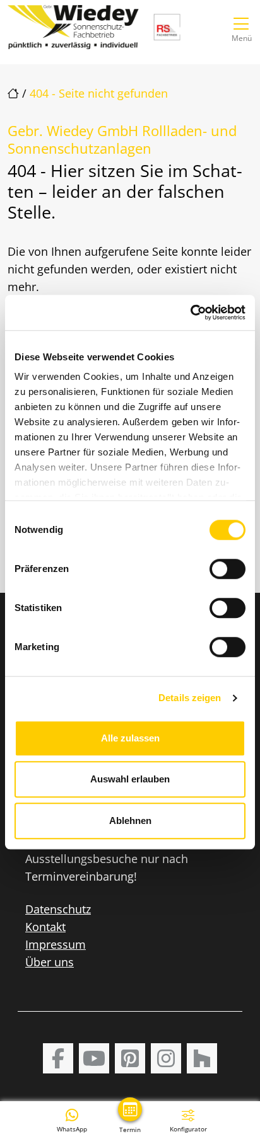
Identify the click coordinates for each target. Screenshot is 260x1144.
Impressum (55, 944)
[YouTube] (94, 1058)
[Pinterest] (130, 1058)
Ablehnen (130, 820)
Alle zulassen (130, 738)
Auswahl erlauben (130, 779)
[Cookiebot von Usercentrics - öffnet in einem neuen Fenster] (190, 312)
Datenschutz (58, 909)
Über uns (49, 962)
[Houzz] (202, 1058)
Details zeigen (189, 697)
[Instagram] (166, 1058)
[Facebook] (58, 1058)
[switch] (227, 569)
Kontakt (45, 926)
